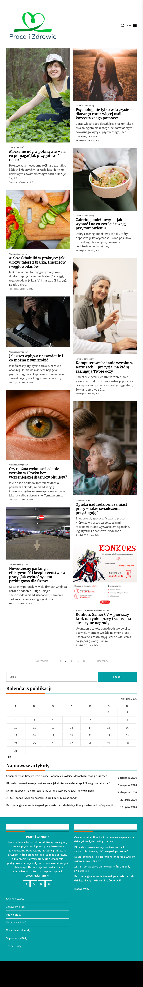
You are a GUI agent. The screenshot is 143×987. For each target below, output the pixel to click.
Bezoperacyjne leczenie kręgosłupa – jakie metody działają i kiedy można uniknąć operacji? (59, 805)
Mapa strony (81, 888)
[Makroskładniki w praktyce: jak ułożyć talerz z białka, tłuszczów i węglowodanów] (38, 219)
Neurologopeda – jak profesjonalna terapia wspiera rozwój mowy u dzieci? (50, 790)
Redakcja (13, 182)
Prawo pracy (13, 914)
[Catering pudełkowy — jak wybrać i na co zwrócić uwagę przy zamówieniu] (105, 179)
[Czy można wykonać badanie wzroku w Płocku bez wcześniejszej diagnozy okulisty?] (38, 425)
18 (84, 660)
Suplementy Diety (17, 938)
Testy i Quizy (13, 946)
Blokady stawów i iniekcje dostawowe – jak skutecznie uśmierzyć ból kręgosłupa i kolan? (58, 783)
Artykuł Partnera (83, 610)
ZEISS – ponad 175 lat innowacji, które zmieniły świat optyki (41, 798)
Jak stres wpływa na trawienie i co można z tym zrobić (36, 358)
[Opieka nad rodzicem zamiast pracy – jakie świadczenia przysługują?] (105, 448)
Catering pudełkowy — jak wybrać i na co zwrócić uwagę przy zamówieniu (101, 224)
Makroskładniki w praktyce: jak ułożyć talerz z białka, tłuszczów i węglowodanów (37, 262)
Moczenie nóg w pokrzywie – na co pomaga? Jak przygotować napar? (37, 155)
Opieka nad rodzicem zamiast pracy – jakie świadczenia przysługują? (101, 508)
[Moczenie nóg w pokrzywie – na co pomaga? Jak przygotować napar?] (38, 95)
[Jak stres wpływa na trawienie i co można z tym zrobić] (38, 321)
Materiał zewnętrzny (85, 105)
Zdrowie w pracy (15, 906)
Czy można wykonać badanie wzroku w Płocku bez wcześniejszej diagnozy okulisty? (38, 473)
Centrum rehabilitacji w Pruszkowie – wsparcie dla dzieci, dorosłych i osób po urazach (56, 776)
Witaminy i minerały (18, 930)
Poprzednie (41, 660)
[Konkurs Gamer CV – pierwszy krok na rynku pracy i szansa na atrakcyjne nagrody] (105, 574)
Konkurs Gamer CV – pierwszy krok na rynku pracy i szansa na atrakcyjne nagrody (103, 618)
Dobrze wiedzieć (16, 147)
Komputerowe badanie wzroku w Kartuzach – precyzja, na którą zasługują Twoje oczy (104, 367)
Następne (103, 660)
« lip (8, 756)
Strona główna (15, 899)
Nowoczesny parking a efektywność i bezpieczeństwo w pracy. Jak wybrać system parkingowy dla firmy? (37, 574)
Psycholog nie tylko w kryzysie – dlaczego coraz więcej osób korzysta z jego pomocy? (104, 113)
